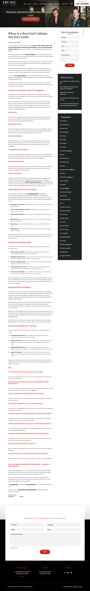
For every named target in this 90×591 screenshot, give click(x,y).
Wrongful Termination (65, 255)
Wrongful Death (64, 252)
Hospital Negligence (65, 188)
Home (25, 3)
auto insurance (63, 128)
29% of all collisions (30, 54)
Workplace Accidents (65, 248)
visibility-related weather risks (33, 182)
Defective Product (64, 158)
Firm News (62, 173)
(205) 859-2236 (14, 484)
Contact (71, 3)
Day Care (62, 154)
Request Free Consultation (30, 19)
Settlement (63, 222)
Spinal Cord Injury (64, 229)
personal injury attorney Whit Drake (27, 489)
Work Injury (63, 240)
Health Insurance (64, 180)
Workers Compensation (66, 244)
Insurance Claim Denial (65, 192)
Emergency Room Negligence (67, 169)
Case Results (57, 3)
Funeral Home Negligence (66, 177)
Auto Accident (63, 121)
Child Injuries (63, 147)
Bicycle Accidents (64, 132)
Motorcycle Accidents (65, 199)
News (61, 203)
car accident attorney (20, 75)
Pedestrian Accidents (65, 210)
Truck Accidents (64, 233)
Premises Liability (64, 218)
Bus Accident (63, 139)
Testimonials (65, 3)
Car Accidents (63, 143)
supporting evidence (33, 193)
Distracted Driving (64, 162)
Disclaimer (30, 586)
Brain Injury (63, 136)
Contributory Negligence (66, 151)
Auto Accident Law (64, 124)
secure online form (31, 484)
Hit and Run (63, 184)
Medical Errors (63, 195)
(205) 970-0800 (82, 4)
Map (22, 576)
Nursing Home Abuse (65, 207)
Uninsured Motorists (65, 237)
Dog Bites (62, 165)
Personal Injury (63, 214)
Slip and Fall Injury (64, 225)
